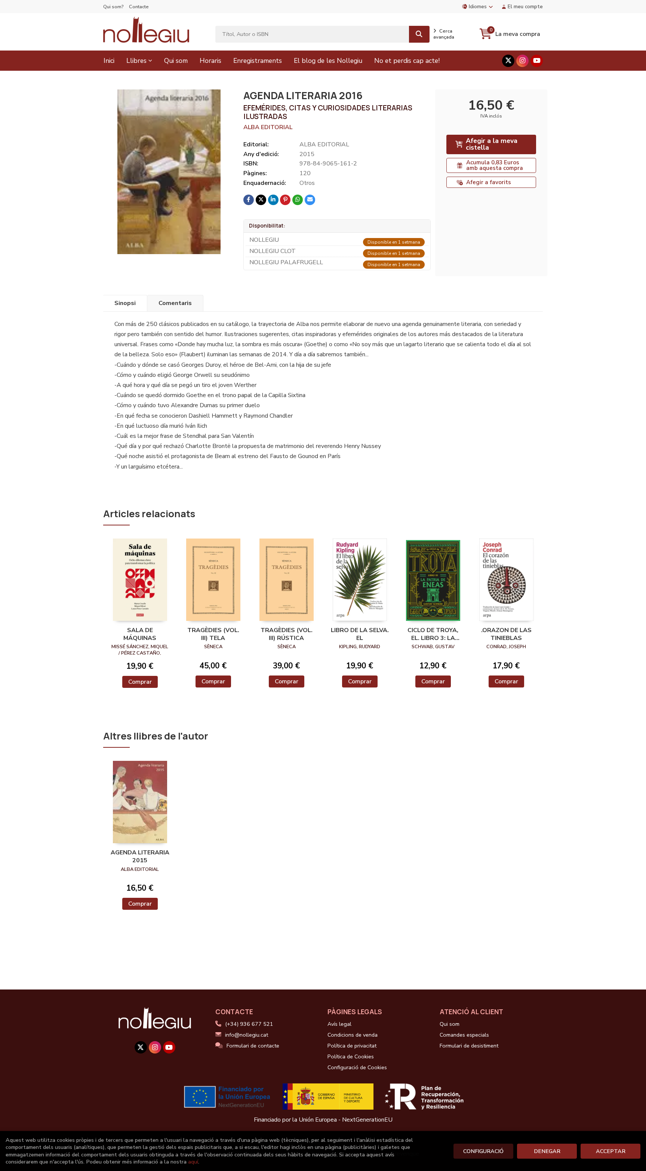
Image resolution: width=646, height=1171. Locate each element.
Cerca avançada (443, 34)
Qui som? (113, 6)
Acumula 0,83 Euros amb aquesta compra (494, 165)
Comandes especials (464, 1035)
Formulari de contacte (253, 1045)
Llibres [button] (136, 60)
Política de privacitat (351, 1045)
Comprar (140, 682)
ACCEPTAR (610, 1151)
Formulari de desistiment (469, 1045)
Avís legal (339, 1024)
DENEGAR (547, 1151)
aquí (193, 1161)
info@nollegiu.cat (246, 1035)
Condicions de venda (352, 1035)
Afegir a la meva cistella (491, 144)
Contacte (139, 6)
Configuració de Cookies (357, 1067)
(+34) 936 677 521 (249, 1024)
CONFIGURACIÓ (483, 1151)
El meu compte (525, 6)
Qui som (449, 1024)
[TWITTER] (508, 61)
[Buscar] (419, 34)
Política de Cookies (350, 1056)
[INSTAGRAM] (522, 61)
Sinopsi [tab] (125, 303)
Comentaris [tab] (175, 303)
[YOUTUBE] (536, 61)
